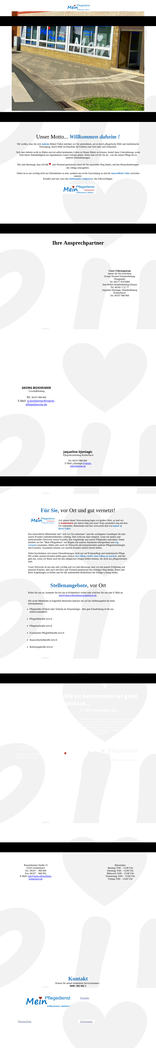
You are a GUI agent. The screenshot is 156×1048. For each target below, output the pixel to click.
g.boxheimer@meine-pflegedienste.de (40, 402)
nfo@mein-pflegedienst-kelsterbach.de (40, 877)
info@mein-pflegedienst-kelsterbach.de (77, 595)
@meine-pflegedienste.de (81, 464)
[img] (78, 8)
